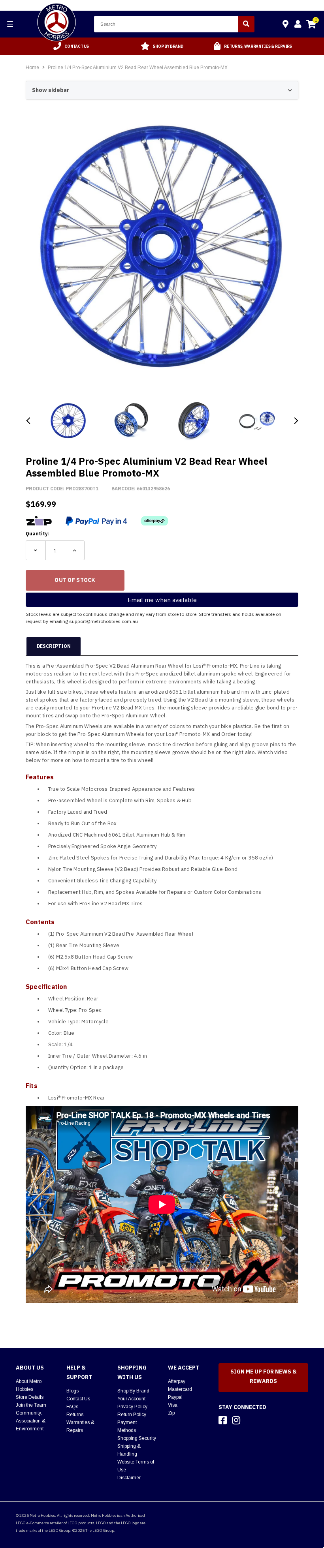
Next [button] (295, 421)
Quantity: (37, 534)
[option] (71, 46)
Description (54, 646)
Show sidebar (50, 90)
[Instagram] (236, 1420)
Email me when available (162, 600)
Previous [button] (29, 421)
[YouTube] (250, 1420)
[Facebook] (223, 1420)
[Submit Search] (246, 24)
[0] (311, 25)
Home (32, 67)
